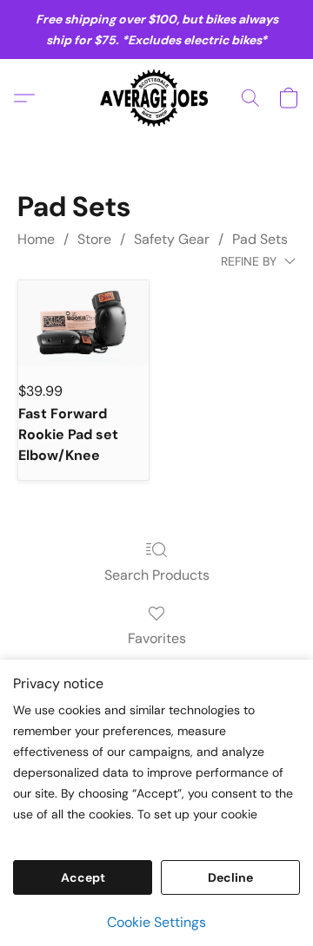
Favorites (157, 638)
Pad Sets (260, 239)
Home (36, 239)
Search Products (157, 575)
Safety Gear (172, 239)
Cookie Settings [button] (156, 922)
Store (94, 239)
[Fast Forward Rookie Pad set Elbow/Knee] (83, 323)
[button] (157, 98)
